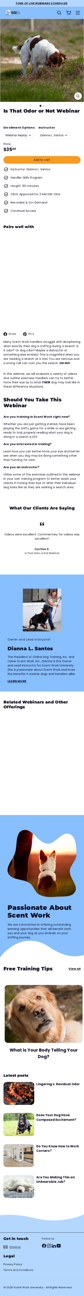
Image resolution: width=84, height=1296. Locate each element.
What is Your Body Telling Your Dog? (44, 1053)
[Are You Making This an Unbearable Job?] (18, 1186)
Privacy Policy (12, 1264)
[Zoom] (78, 96)
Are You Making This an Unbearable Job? (55, 1179)
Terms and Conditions (18, 1270)
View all (75, 969)
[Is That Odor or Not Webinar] (42, 256)
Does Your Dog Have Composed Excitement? (56, 1117)
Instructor (47, 128)
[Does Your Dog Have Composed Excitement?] (18, 1124)
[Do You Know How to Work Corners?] (18, 1155)
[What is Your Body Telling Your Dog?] (44, 1014)
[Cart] (68, 13)
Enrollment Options (19, 128)
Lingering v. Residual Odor (58, 1084)
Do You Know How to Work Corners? (57, 1148)
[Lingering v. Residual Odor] (18, 1093)
